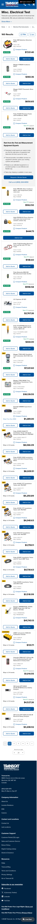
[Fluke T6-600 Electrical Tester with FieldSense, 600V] (8, 118)
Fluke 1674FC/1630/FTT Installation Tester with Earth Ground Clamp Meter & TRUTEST (23, 432)
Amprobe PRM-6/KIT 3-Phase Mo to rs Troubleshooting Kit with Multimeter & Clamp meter (23, 659)
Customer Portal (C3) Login (10, 837)
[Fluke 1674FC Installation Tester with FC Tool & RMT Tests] (8, 562)
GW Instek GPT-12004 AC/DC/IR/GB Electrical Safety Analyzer (22, 687)
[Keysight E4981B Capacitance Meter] (8, 411)
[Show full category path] (9, 27)
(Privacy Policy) (27, 913)
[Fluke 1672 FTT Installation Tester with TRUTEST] (8, 537)
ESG (3, 809)
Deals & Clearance (8, 853)
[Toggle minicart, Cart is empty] (34, 4)
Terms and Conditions (9, 871)
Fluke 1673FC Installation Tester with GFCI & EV (23, 582)
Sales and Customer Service (11, 841)
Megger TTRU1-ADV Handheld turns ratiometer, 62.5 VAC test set (23, 356)
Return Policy (6, 845)
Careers (4, 813)
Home (3, 27)
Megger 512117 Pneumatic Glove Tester (23, 90)
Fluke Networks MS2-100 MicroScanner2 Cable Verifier (22, 273)
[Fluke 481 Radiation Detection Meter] (8, 44)
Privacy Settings (7, 874)
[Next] (32, 744)
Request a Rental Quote (19, 177)
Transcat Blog (6, 867)
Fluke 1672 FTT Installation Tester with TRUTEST (21, 533)
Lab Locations (6, 827)
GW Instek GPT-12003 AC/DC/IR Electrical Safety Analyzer (23, 715)
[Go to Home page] (12, 4)
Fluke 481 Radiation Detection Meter (22, 40)
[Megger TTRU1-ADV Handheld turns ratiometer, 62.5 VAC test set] (8, 359)
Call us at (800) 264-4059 (18, 182)
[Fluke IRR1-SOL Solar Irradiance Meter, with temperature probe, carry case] (8, 194)
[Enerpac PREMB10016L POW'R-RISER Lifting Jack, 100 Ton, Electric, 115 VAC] (8, 612)
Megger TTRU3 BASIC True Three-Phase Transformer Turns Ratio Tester (23, 382)
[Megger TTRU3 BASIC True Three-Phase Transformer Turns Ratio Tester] (8, 386)
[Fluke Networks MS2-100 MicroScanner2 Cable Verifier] (8, 276)
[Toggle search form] (29, 4)
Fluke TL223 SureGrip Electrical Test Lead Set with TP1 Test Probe (23, 245)
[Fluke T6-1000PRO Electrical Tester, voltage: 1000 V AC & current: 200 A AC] (8, 331)
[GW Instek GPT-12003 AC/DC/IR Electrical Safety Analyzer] (8, 719)
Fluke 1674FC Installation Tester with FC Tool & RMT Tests (23, 558)
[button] (23, 34)
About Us (5, 801)
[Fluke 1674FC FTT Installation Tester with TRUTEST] (8, 488)
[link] (5, 744)
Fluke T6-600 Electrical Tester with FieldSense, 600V (22, 114)
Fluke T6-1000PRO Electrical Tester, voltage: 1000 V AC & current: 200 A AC (22, 327)
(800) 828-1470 (6, 789)
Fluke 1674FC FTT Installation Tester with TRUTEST (22, 484)
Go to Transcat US (7, 878)
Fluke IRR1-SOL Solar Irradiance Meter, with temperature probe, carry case (23, 190)
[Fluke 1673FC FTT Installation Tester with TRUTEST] (8, 512)
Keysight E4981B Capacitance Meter (22, 407)
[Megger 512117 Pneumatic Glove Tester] (8, 93)
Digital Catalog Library (9, 849)
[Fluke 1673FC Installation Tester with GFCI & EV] (8, 586)
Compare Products (21, 49)
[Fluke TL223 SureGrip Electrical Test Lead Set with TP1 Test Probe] (8, 249)
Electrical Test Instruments (21, 27)
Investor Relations (7, 805)
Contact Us (5, 823)
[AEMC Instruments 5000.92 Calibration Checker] (8, 637)
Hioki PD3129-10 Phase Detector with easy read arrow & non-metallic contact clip (23, 219)
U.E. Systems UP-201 (19, 299)
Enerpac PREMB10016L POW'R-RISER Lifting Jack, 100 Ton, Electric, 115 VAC (23, 608)
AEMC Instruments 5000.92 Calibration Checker (22, 633)
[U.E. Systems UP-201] (8, 303)
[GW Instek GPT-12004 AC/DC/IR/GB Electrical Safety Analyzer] (8, 691)
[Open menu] (3, 4)
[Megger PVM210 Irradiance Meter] (8, 69)
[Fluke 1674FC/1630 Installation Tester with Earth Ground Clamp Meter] (8, 463)
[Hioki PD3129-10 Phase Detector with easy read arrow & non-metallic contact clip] (8, 223)
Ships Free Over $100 (9, 419)
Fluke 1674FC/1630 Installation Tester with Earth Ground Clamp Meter (23, 459)
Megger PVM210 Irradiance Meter (21, 65)
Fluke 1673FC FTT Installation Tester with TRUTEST (22, 509)
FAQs (3, 863)
